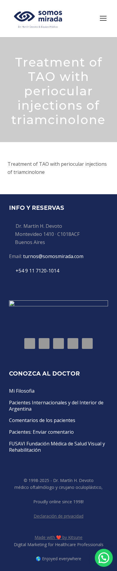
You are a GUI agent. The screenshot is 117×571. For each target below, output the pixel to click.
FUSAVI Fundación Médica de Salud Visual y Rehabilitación (57, 446)
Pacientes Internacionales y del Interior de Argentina (56, 405)
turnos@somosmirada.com (53, 256)
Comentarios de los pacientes (42, 420)
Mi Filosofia (21, 391)
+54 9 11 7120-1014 (37, 270)
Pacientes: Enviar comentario (41, 432)
